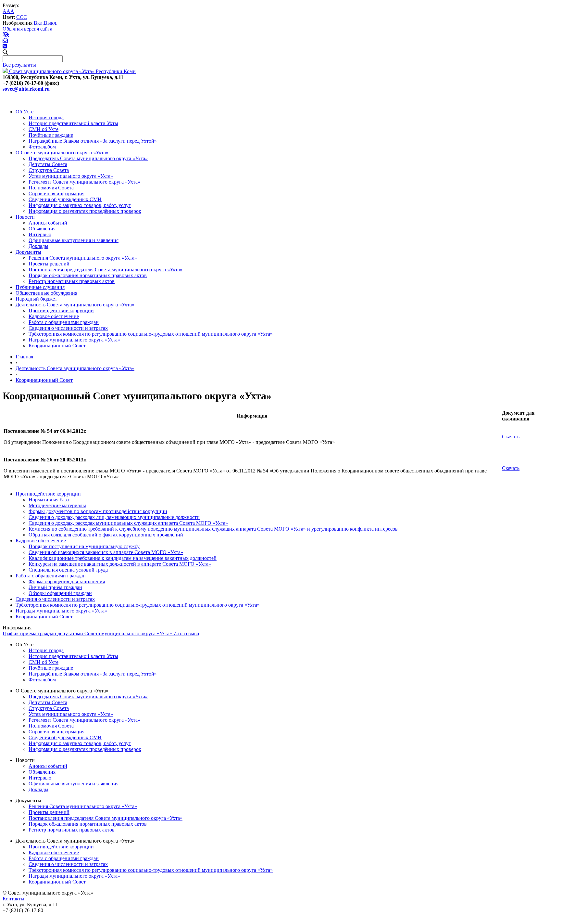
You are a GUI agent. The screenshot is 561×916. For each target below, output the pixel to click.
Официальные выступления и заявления (73, 240)
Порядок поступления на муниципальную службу (84, 546)
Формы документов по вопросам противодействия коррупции (98, 511)
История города (46, 117)
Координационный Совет (57, 345)
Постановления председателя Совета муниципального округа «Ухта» (105, 269)
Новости (25, 217)
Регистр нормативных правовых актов (72, 281)
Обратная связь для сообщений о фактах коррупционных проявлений (106, 534)
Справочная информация (56, 193)
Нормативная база (49, 499)
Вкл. (39, 23)
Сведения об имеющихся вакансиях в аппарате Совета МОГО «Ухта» (106, 552)
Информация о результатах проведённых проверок (85, 211)
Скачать (510, 436)
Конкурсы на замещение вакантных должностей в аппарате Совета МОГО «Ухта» (120, 564)
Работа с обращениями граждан (64, 322)
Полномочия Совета (51, 187)
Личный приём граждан (55, 587)
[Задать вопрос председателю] (5, 40)
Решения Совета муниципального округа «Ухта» (83, 258)
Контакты (13, 898)
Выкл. (50, 23)
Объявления (42, 228)
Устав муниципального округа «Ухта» (71, 176)
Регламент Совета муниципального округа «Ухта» (84, 182)
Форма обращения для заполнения (67, 581)
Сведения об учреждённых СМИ (65, 199)
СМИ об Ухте (43, 129)
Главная (24, 356)
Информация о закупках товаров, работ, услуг (80, 205)
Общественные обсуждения (46, 293)
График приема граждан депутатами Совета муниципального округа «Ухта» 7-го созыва (101, 633)
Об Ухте (24, 111)
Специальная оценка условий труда (68, 570)
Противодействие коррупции (61, 310)
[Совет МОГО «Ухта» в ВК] (5, 46)
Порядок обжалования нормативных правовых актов (88, 275)
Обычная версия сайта (27, 29)
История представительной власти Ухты (73, 123)
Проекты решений (49, 263)
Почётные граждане (51, 135)
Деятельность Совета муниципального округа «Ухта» (75, 304)
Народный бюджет (36, 299)
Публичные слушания (40, 287)
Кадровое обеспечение (54, 316)
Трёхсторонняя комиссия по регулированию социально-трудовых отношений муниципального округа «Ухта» (151, 334)
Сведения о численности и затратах (68, 328)
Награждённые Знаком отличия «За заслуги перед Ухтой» (93, 141)
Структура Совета (49, 170)
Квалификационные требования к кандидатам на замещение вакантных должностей (123, 558)
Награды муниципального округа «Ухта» (74, 339)
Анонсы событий (48, 223)
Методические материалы (57, 505)
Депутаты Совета (48, 164)
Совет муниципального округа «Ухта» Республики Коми (72, 71)
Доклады (38, 246)
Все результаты (19, 65)
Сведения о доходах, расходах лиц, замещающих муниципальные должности (114, 517)
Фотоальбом (42, 146)
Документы (28, 252)
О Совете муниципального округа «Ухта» (62, 152)
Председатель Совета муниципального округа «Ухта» (88, 158)
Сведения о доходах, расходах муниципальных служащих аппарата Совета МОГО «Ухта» (128, 523)
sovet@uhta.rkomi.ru (26, 89)
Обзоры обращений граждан (60, 593)
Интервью (40, 234)
